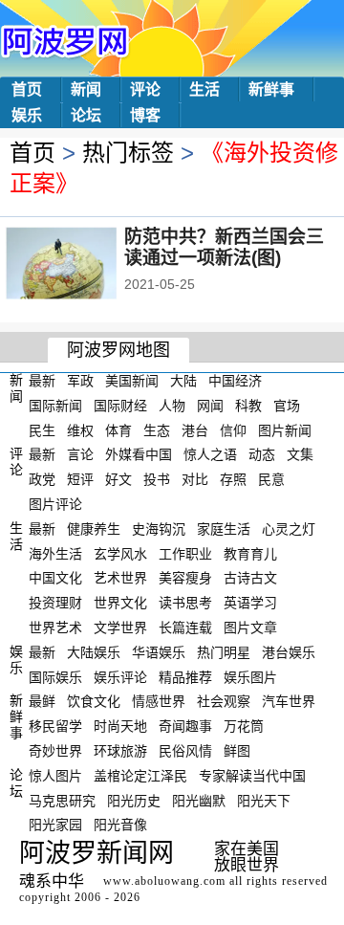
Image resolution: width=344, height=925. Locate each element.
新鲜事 (271, 89)
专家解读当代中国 (252, 775)
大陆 (183, 380)
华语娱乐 (158, 652)
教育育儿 (250, 553)
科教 (248, 405)
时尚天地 (120, 726)
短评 (80, 479)
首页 (26, 89)
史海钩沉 (158, 529)
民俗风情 (185, 751)
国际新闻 (55, 405)
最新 (42, 380)
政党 (42, 479)
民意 (271, 479)
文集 (300, 454)
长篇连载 (185, 627)
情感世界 (158, 701)
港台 (195, 429)
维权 (80, 429)
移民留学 (55, 726)
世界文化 (120, 602)
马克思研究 (62, 799)
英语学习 (250, 602)
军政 (80, 380)
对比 (195, 479)
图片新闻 (285, 429)
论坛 (86, 115)
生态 (156, 429)
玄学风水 (120, 553)
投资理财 (55, 602)
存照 (233, 479)
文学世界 (120, 627)
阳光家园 (55, 824)
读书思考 (185, 602)
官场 (286, 405)
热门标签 (128, 152)
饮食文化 (93, 701)
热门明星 (223, 652)
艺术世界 (120, 577)
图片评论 (55, 504)
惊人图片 (55, 775)
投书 (156, 479)
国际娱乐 (55, 676)
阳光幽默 (199, 799)
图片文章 (250, 627)
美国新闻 (132, 380)
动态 (261, 454)
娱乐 (26, 115)
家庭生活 (223, 529)
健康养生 (93, 529)
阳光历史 (134, 799)
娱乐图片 (250, 676)
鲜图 (237, 751)
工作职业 (185, 553)
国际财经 (120, 405)
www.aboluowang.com (164, 881)
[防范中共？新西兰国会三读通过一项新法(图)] (86, 265)
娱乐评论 (120, 676)
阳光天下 (263, 799)
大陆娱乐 (93, 652)
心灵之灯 (288, 529)
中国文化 (55, 577)
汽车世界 (288, 701)
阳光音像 (120, 824)
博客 (145, 115)
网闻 (210, 405)
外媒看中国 (138, 454)
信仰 (233, 429)
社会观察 (223, 701)
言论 (80, 454)
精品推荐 (185, 676)
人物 (172, 405)
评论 (145, 89)
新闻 (86, 89)
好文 (118, 479)
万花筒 (244, 726)
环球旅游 (120, 751)
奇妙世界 (55, 751)
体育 (118, 429)
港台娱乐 (288, 652)
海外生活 (55, 553)
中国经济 (235, 380)
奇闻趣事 (185, 726)
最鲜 (42, 701)
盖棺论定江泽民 (140, 775)
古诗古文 (250, 577)
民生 (42, 429)
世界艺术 (55, 627)
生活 (204, 89)
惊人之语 (210, 454)
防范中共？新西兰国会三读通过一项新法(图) (224, 247)
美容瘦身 (185, 577)
